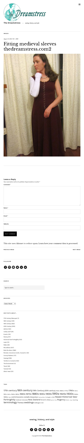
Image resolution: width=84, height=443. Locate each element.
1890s (42, 394)
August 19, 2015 (8, 39)
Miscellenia (7, 347)
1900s (48, 393)
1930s (70, 393)
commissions (17, 397)
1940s (76, 394)
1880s (35, 393)
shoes (67, 400)
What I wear (7, 371)
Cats (9, 397)
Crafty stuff (7, 331)
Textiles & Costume (10, 361)
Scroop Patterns (8, 355)
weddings (29, 402)
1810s (5, 394)
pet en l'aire (54, 400)
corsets (27, 397)
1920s (63, 393)
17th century (10, 390)
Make (5, 345)
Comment (7, 184)
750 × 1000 (15, 39)
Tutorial (6, 369)
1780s (71, 390)
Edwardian (34, 397)
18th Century (7, 321)
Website (6, 224)
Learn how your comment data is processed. (58, 243)
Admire (6, 329)
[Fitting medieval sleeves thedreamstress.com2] (42, 156)
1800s (76, 391)
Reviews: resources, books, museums (15, 353)
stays (71, 400)
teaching (75, 400)
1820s (9, 394)
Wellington (37, 403)
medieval (18, 400)
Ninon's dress (46, 400)
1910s (55, 393)
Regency (61, 399)
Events (6, 334)
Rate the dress (8, 350)
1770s (66, 391)
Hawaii (58, 396)
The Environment (9, 363)
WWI (42, 403)
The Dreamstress (12, 23)
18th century (24, 390)
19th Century (7, 323)
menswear (25, 400)
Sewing (6, 358)
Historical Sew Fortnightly (11, 339)
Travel (5, 366)
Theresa (20, 403)
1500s (58, 391)
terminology (10, 402)
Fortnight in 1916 (49, 397)
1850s (17, 394)
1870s (29, 394)
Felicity (6, 337)
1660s (62, 391)
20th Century (7, 326)
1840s (13, 394)
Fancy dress (42, 397)
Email (6, 216)
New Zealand (34, 399)
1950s (6, 397)
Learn (5, 342)
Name (6, 208)
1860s (23, 394)
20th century (50, 390)
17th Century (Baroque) (10, 318)
